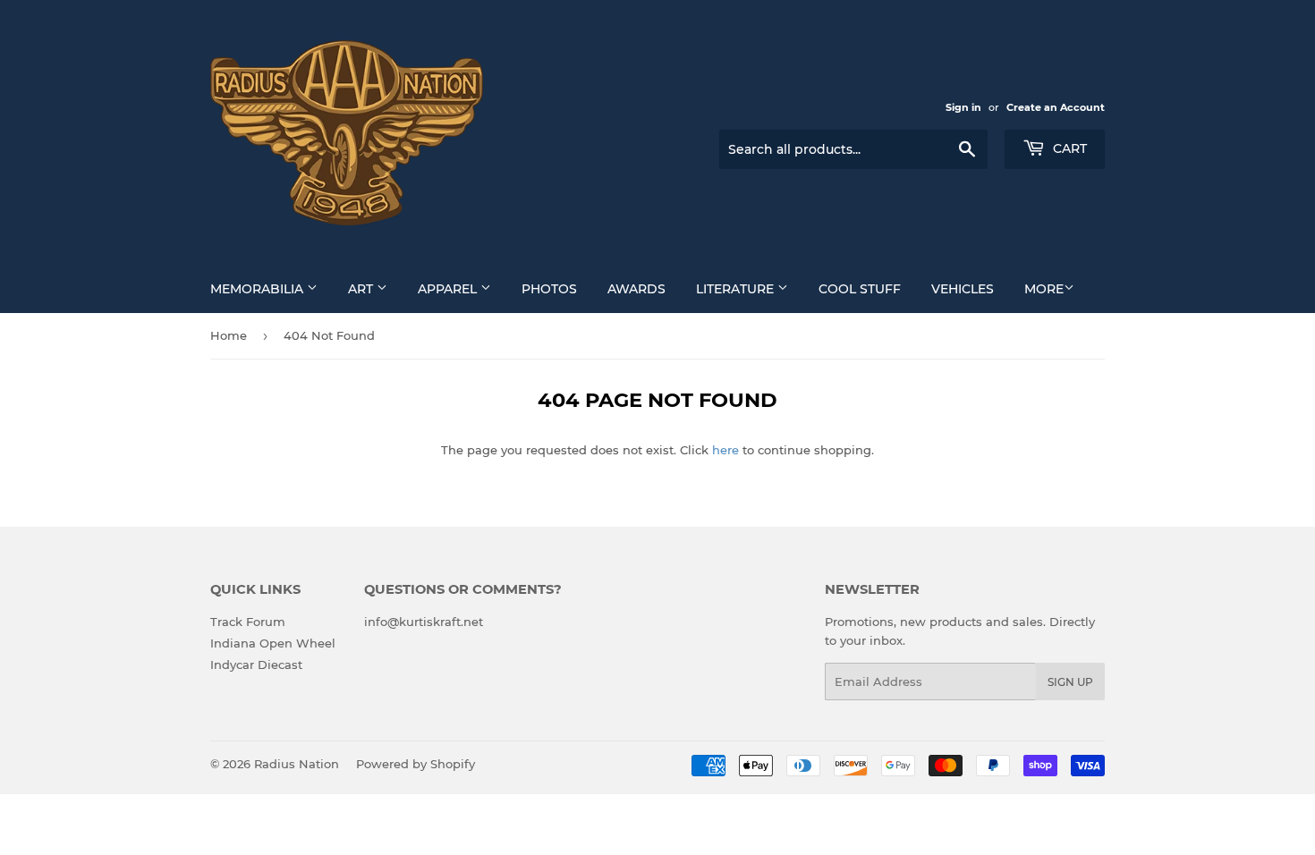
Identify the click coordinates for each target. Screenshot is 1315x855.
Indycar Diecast (256, 664)
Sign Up (1070, 682)
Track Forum (247, 621)
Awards (636, 289)
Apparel (449, 289)
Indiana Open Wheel (272, 643)
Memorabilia (258, 289)
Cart (1068, 148)
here (725, 450)
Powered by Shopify (415, 764)
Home (228, 335)
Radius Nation (296, 764)
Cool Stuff (860, 289)
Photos (549, 289)
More (1044, 289)
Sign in (963, 107)
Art (362, 289)
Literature (736, 289)
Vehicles (962, 289)
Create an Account (1055, 107)
